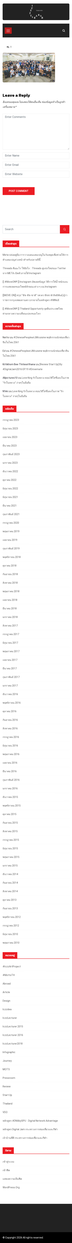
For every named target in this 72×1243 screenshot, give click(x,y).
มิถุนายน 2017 (10, 642)
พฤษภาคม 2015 (11, 857)
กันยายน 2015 (10, 822)
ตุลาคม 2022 (9, 480)
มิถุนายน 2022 (10, 488)
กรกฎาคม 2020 (11, 522)
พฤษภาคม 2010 (11, 942)
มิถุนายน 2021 (10, 497)
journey (7, 1060)
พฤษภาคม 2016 (11, 754)
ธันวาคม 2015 (10, 797)
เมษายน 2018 (10, 600)
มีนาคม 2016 (10, 771)
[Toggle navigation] (8, 30)
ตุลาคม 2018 (9, 565)
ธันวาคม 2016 (10, 694)
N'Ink (5, 391)
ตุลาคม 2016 (9, 711)
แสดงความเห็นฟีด (12, 1178)
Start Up (7, 1095)
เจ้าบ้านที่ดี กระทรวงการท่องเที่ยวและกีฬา (25, 1137)
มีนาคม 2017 (10, 668)
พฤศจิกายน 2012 (12, 917)
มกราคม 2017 (10, 685)
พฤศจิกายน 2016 (12, 702)
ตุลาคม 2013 (9, 899)
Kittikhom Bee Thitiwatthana (19, 364)
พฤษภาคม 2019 (11, 531)
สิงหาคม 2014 (10, 891)
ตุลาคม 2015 (9, 814)
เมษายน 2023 (10, 437)
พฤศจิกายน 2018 (12, 557)
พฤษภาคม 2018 (11, 591)
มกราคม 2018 (10, 617)
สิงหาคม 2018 (10, 582)
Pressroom (9, 1077)
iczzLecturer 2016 (13, 1035)
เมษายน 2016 (10, 762)
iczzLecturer (10, 1018)
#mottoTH (9, 975)
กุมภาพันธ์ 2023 (11, 454)
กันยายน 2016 (10, 719)
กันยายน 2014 (10, 882)
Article (6, 992)
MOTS (6, 1069)
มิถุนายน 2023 (10, 428)
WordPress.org (11, 1187)
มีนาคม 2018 (10, 608)
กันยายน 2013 (10, 908)
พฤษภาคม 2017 (11, 651)
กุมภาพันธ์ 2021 (11, 514)
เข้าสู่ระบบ (8, 1161)
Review (7, 1086)
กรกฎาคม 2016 (11, 737)
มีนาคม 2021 (10, 505)
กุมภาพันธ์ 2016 (11, 779)
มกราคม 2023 (10, 462)
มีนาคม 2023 (10, 445)
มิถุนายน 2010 (10, 934)
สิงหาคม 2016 (10, 728)
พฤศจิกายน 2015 (12, 805)
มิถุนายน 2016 (10, 745)
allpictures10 (10, 377)
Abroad (7, 983)
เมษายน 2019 (10, 540)
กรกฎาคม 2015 (11, 839)
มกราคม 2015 (10, 865)
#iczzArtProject (12, 966)
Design (6, 1000)
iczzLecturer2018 (13, 1043)
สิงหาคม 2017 (10, 625)
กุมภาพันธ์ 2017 (11, 677)
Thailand (7, 1103)
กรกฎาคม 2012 (11, 925)
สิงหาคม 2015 (10, 831)
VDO (5, 1112)
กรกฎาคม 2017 (11, 634)
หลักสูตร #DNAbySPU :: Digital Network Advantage (30, 1120)
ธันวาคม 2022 (10, 471)
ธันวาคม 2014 (10, 874)
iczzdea (7, 1009)
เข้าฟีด (6, 1170)
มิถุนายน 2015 (10, 848)
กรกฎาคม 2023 (11, 420)
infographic (9, 1052)
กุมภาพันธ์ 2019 (11, 548)
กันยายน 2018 (10, 574)
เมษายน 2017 (10, 659)
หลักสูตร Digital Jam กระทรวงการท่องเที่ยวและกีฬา (30, 1129)
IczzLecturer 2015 (13, 1026)
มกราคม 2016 (10, 788)
